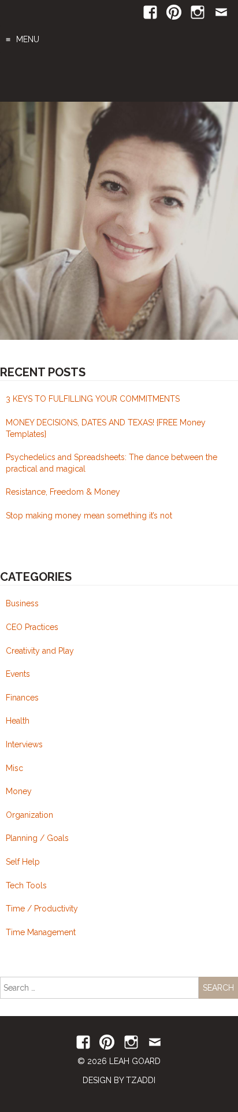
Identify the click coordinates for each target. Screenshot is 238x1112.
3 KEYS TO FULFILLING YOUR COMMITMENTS (93, 398)
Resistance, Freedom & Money (63, 491)
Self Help (23, 861)
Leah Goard (119, 77)
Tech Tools (26, 885)
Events (18, 674)
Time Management (41, 932)
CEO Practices (32, 627)
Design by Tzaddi (119, 1080)
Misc (14, 768)
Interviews (24, 744)
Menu (27, 39)
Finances (22, 697)
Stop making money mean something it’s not (89, 515)
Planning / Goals (37, 838)
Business (22, 603)
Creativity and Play (40, 650)
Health (17, 720)
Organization (29, 815)
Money (19, 791)
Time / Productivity (42, 908)
